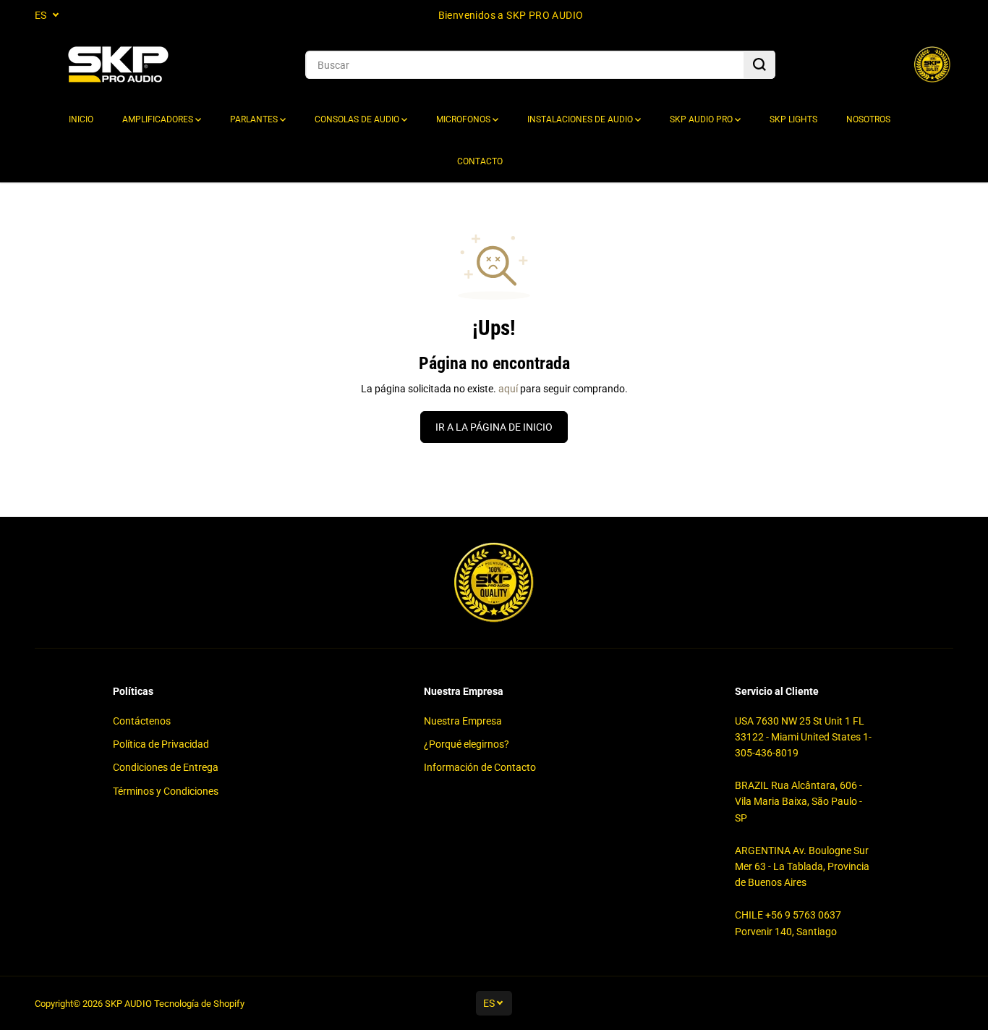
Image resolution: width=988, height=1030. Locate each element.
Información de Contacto (480, 767)
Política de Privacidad (161, 744)
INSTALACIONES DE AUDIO (581, 119)
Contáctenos (142, 721)
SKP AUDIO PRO (702, 119)
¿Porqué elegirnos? (466, 744)
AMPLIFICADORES (158, 119)
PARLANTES (255, 119)
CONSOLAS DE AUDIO (358, 119)
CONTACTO (480, 161)
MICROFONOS (464, 119)
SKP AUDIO (128, 1003)
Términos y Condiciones (165, 791)
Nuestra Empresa (463, 721)
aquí (508, 388)
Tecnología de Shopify (199, 1003)
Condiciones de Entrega (165, 767)
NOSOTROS (868, 119)
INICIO (81, 119)
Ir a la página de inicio (494, 427)
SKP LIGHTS (793, 119)
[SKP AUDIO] (118, 64)
